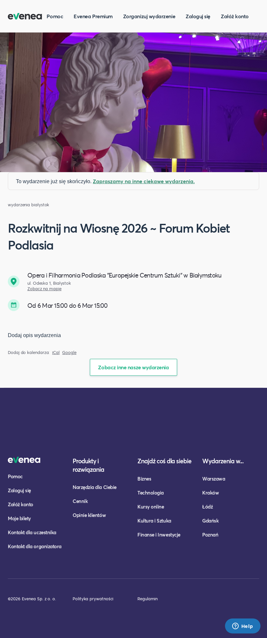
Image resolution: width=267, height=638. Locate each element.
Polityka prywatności (93, 599)
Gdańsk (210, 520)
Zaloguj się (198, 16)
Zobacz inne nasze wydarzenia (133, 367)
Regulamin (147, 599)
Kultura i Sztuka (154, 520)
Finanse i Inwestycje (158, 534)
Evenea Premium (93, 16)
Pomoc (55, 16)
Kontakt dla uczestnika (32, 532)
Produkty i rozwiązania (88, 465)
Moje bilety (19, 518)
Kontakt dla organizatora (35, 546)
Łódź (207, 506)
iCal (56, 352)
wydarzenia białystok (28, 204)
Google (69, 352)
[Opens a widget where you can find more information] (242, 626)
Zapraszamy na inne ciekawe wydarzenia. (144, 181)
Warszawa (213, 478)
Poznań (210, 534)
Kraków (210, 492)
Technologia (150, 492)
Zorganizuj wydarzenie (149, 16)
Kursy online (150, 506)
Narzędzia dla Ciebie (95, 487)
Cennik (80, 501)
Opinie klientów (89, 515)
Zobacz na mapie (44, 288)
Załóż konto (235, 16)
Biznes (144, 478)
